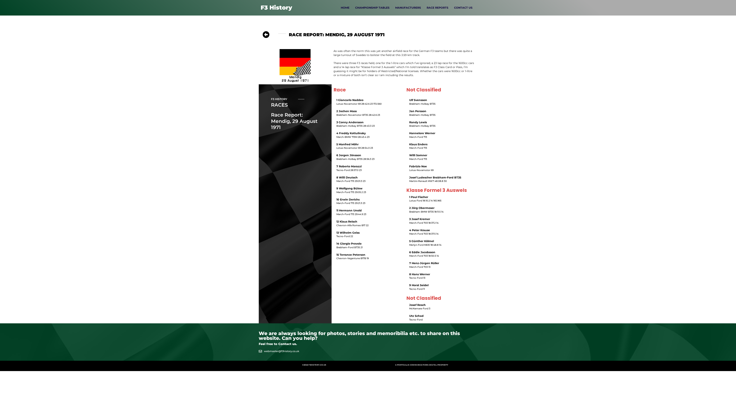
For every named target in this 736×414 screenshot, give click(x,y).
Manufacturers (408, 7)
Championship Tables (372, 7)
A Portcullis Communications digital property (421, 365)
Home (345, 7)
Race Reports (437, 7)
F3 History (276, 7)
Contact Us (463, 7)
